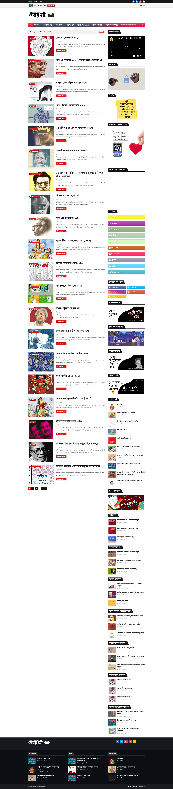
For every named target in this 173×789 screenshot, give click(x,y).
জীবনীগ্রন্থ (114, 248)
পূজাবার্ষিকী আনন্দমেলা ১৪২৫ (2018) (73, 241)
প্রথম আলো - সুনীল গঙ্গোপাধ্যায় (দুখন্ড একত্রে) (130, 455)
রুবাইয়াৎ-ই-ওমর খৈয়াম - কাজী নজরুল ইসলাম (130, 592)
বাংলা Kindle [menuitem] (83, 25)
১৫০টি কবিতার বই (122, 429)
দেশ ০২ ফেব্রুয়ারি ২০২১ (67, 38)
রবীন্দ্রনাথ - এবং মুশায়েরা (67, 195)
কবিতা (113, 235)
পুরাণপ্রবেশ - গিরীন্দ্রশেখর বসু (125, 537)
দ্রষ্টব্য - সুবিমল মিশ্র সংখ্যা (68, 308)
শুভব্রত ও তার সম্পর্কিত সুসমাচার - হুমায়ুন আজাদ (130, 656)
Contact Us (142, 786)
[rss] (117, 296)
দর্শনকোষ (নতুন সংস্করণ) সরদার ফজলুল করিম (130, 616)
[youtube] (144, 1)
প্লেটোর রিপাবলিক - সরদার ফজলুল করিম (128, 624)
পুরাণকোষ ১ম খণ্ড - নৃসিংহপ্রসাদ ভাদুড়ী (128, 520)
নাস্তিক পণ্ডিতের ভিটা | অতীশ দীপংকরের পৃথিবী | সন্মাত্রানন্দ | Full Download (131, 473)
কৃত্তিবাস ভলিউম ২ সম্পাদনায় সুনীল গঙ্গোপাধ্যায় (78, 466)
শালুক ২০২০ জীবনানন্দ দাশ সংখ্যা (71, 83)
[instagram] (140, 1)
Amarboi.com (42, 786)
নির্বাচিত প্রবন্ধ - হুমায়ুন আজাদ (125, 648)
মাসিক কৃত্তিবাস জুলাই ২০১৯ (69, 421)
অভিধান (114, 223)
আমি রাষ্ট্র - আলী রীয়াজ (43, 758)
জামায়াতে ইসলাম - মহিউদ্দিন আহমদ (87, 767)
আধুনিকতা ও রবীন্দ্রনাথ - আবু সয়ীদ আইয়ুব (129, 560)
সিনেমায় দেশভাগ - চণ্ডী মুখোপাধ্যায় (127, 720)
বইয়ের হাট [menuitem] (70, 25)
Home (30, 1)
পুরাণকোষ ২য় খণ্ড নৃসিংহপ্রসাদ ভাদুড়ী (127, 528)
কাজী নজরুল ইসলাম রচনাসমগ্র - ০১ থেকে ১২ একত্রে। (130, 585)
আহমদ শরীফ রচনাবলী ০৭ (124, 688)
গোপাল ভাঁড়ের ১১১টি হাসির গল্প (126, 412)
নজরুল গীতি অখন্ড (122, 601)
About (35, 1)
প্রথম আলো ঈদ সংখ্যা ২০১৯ (69, 286)
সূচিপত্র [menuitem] (36, 25)
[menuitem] (30, 25)
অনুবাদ (113, 217)
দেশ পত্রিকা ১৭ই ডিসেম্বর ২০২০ (70, 105)
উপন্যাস (114, 229)
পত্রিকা (113, 260)
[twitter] (137, 1)
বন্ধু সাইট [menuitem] (59, 25)
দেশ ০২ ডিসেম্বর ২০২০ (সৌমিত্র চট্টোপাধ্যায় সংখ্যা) (79, 60)
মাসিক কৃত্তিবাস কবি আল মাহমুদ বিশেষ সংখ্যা (77, 444)
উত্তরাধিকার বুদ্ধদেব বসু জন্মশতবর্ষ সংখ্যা (74, 128)
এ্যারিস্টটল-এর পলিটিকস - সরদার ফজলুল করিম (130, 633)
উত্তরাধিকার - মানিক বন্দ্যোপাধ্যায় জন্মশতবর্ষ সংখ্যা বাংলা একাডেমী (79, 175)
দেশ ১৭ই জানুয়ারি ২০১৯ (67, 218)
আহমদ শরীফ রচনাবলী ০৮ (124, 680)
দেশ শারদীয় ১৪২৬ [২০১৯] (68, 376)
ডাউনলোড (115, 254)
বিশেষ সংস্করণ (116, 272)
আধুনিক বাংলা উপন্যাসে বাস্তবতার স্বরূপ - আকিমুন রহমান (89, 759)
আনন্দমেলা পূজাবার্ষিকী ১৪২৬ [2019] (73, 398)
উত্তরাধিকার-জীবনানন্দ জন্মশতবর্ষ (71, 150)
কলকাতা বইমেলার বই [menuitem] (128, 25)
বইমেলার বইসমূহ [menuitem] (112, 25)
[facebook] (133, 1)
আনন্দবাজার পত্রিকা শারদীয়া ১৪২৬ (72, 353)
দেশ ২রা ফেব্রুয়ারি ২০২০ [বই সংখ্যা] (73, 331)
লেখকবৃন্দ (120, 404)
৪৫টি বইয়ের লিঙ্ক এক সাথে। (125, 438)
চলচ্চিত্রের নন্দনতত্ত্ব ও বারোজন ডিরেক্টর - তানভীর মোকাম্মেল (131, 730)
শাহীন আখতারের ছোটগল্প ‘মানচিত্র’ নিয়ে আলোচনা (46, 5)
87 (42, 488)
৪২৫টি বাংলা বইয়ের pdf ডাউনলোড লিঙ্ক (128, 464)
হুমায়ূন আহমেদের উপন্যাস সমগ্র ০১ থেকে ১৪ (129, 481)
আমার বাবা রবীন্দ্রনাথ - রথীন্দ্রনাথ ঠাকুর (128, 552)
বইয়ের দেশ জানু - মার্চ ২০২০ (69, 263)
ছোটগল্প (114, 242)
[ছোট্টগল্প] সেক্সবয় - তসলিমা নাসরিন (127, 421)
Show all (101, 32)
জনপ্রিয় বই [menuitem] (48, 25)
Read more (60, 50)
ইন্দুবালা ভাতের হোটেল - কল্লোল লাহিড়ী (128, 446)
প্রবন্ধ (113, 266)
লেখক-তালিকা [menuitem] (97, 25)
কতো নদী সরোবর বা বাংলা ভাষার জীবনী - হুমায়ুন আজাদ (131, 666)
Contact (41, 1)
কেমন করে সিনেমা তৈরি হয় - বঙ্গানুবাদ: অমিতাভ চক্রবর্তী (130, 713)
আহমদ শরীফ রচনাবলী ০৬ (124, 697)
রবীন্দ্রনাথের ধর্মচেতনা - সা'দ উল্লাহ (126, 569)
